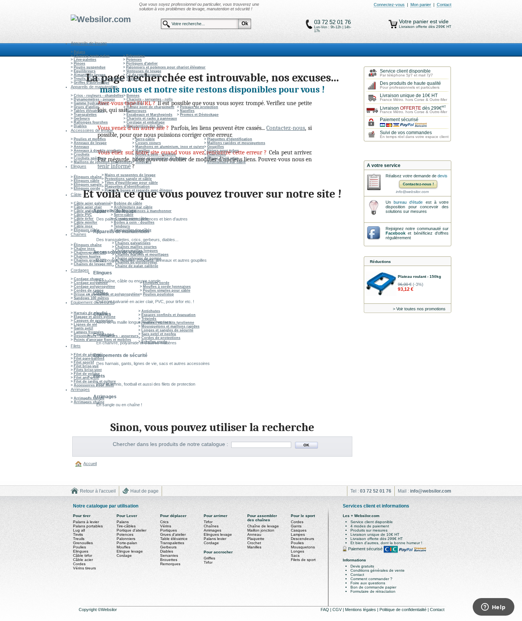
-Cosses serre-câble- (131, 219)
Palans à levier (86, 522)
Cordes (79, 564)
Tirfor (208, 522)
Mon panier (420, 4)
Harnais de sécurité (90, 313)
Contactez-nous (285, 128)
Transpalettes (85, 115)
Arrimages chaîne (89, 402)
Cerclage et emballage (145, 122)
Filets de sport (303, 560)
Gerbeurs (82, 118)
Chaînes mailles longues (136, 251)
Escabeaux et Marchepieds (149, 115)
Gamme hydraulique (91, 103)
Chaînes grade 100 (90, 253)
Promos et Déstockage (199, 115)
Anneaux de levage (90, 143)
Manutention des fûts (144, 126)
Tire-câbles (126, 526)
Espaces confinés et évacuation (168, 315)
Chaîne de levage (263, 526)
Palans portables (88, 526)
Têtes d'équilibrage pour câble (131, 183)
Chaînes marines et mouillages (142, 254)
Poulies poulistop (158, 294)
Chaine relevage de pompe (138, 258)
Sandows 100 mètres (91, 298)
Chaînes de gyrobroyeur (136, 262)
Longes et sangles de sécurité (167, 330)
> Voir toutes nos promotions (419, 308)
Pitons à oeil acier (222, 158)
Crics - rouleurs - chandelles (98, 95)
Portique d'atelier (131, 530)
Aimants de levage (89, 75)
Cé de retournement (143, 75)
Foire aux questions (367, 583)
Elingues (80, 551)
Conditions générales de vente (377, 570)
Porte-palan (127, 543)
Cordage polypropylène (94, 287)
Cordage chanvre (89, 279)
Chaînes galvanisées (133, 243)
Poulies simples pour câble (166, 290)
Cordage (124, 555)
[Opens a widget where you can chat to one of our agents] (493, 607)
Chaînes (211, 526)
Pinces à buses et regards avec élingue (138, 190)
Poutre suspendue (89, 67)
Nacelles (187, 111)
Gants (296, 526)
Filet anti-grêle (86, 377)
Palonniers (135, 56)
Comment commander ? (371, 579)
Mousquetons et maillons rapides (170, 326)
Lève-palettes (85, 60)
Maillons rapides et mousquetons (236, 143)
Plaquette (255, 539)
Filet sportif (84, 362)
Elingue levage (130, 551)
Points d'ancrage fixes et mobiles (102, 340)
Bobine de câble (128, 203)
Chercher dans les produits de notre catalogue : (170, 444)
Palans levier (215, 539)
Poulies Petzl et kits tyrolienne (167, 322)
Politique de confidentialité (403, 609)
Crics (164, 522)
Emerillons (216, 154)
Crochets (81, 154)
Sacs (295, 555)
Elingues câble (86, 181)
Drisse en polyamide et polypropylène (107, 294)
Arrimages (212, 530)
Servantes (169, 555)
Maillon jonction (260, 530)
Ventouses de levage (143, 71)
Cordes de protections (160, 338)
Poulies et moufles (90, 139)
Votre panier (414, 21)
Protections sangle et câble (128, 179)
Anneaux (81, 147)
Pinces (79, 63)
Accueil (90, 463)
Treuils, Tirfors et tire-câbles (98, 79)
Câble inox (83, 226)
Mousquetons (303, 547)
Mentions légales (361, 609)
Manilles (142, 150)
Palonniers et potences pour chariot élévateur (166, 67)
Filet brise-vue (86, 366)
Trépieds (148, 319)
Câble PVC (83, 215)
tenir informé (114, 166)
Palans (79, 52)
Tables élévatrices (89, 111)
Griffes (209, 558)
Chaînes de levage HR (93, 264)
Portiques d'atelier (142, 63)
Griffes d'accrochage (91, 82)
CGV (337, 609)
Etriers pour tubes (223, 150)
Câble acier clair (88, 207)
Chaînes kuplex (87, 256)
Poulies (79, 547)
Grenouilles (83, 543)
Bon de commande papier (373, 587)
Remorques (136, 111)
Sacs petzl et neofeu (158, 334)
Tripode (132, 79)
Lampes (298, 534)
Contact (444, 4)
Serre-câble (145, 139)
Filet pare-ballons (89, 358)
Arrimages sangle (89, 398)
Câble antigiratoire (90, 211)
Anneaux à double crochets (98, 150)
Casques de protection (93, 321)
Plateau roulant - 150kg (419, 276)
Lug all (79, 530)
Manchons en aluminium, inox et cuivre (169, 147)
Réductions (380, 261)
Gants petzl (83, 328)
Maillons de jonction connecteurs (103, 162)
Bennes (132, 95)
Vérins (165, 526)
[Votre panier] (393, 24)
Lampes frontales (89, 332)
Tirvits (78, 534)
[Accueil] (79, 463)
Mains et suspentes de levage (160, 158)
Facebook (395, 233)
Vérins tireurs (84, 568)
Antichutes (150, 311)
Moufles (123, 547)
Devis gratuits (362, 566)
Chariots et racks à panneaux (151, 118)
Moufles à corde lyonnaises (167, 287)
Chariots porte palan (92, 56)
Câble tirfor (84, 219)
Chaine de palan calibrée (136, 266)
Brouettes (134, 103)
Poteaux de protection (199, 107)
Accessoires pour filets (94, 385)
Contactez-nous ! (418, 184)
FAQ (325, 609)
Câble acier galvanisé (92, 203)
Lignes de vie (85, 324)
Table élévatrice (174, 539)
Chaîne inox (84, 249)
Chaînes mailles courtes (136, 247)
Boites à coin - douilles (155, 154)
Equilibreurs (85, 71)
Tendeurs (143, 162)
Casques (298, 530)
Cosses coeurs (148, 143)
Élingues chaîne (88, 177)
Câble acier (83, 560)
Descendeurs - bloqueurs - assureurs (106, 336)
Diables (80, 126)
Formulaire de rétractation (373, 591)
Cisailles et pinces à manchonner (143, 211)
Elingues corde (87, 188)
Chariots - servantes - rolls (149, 99)
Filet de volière (87, 374)
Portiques (168, 530)
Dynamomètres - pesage (94, 99)
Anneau (254, 534)
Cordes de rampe (89, 290)
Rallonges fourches (91, 122)
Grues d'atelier (86, 107)
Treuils (78, 539)
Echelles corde (154, 342)
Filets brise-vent (88, 370)
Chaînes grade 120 (90, 260)
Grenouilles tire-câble (132, 230)
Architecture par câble (226, 162)
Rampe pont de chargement (150, 107)
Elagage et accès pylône (94, 317)
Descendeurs (302, 539)
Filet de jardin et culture (95, 381)
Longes (297, 551)
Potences (134, 60)
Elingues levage (218, 534)
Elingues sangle (88, 184)
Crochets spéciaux (90, 158)
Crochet (254, 543)
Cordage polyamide (91, 283)
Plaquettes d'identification (229, 139)
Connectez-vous (389, 4)
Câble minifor (85, 222)
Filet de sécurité (88, 355)
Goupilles (215, 147)
